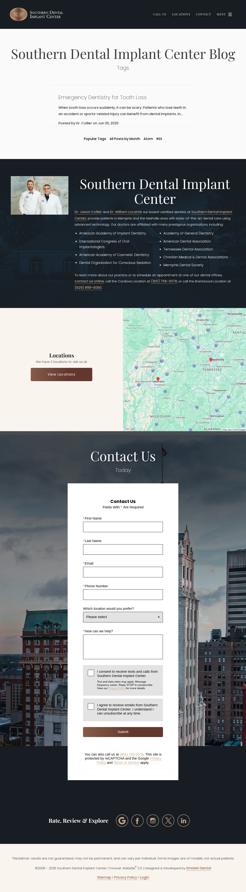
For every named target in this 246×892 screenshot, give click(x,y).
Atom (148, 138)
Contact (203, 14)
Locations (181, 14)
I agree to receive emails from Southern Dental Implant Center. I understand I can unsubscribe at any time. (127, 709)
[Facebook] (137, 820)
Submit (123, 732)
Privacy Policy (116, 688)
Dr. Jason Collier (88, 212)
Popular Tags (95, 138)
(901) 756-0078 (164, 281)
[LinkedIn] (183, 820)
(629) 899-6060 (88, 287)
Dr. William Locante (126, 212)
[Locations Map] (184, 369)
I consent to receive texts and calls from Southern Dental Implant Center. (127, 680)
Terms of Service (126, 763)
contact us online (89, 281)
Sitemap (104, 877)
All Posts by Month (125, 138)
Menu (221, 14)
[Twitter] (168, 820)
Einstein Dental (198, 868)
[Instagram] (153, 820)
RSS (159, 138)
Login (144, 877)
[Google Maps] (122, 820)
